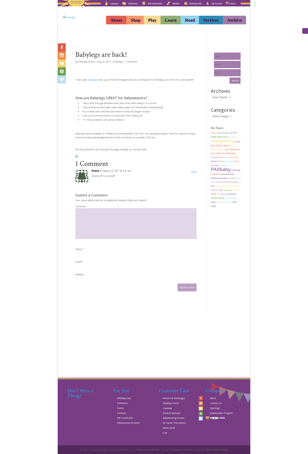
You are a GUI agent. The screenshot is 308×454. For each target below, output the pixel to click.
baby (220, 133)
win (218, 193)
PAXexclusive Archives (128, 422)
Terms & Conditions (147, 449)
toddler (214, 190)
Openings (215, 408)
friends (214, 161)
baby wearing (219, 136)
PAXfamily (235, 170)
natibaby (215, 165)
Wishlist (176, 4)
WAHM (235, 190)
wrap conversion (223, 202)
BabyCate (231, 137)
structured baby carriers (227, 186)
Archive (234, 19)
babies (214, 133)
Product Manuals (171, 413)
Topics (217, 73)
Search (218, 56)
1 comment (131, 61)
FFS (221, 157)
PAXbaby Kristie (86, 61)
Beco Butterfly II (232, 149)
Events (120, 408)
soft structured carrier (227, 181)
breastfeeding (229, 153)
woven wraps (231, 197)
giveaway (230, 161)
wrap (213, 201)
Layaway (114, 4)
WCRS (213, 194)
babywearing (223, 140)
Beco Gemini (216, 153)
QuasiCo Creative (183, 449)
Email (79, 261)
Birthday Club (195, 4)
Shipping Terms (171, 403)
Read (190, 19)
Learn (170, 19)
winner (224, 193)
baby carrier (230, 132)
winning (232, 194)
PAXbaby (118, 61)
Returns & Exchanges (174, 398)
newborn (224, 165)
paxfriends (216, 174)
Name (79, 249)
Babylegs (93, 79)
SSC (213, 186)
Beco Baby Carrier (220, 145)
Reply (194, 171)
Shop (136, 19)
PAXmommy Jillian (219, 178)
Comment (80, 206)
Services (211, 19)
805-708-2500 (217, 417)
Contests (121, 413)
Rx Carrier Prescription (174, 422)
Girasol (221, 161)
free (226, 157)
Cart (165, 432)
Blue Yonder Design (217, 449)
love (237, 161)
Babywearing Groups (173, 417)
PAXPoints (133, 4)
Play (152, 19)
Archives (218, 64)
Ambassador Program (221, 413)
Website (79, 274)
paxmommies (227, 174)
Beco (237, 141)
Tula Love (227, 190)
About (116, 19)
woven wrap (217, 197)
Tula (220, 190)
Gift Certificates (155, 4)
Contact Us (216, 403)
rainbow (232, 178)
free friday (233, 157)
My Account (217, 4)
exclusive (215, 157)
